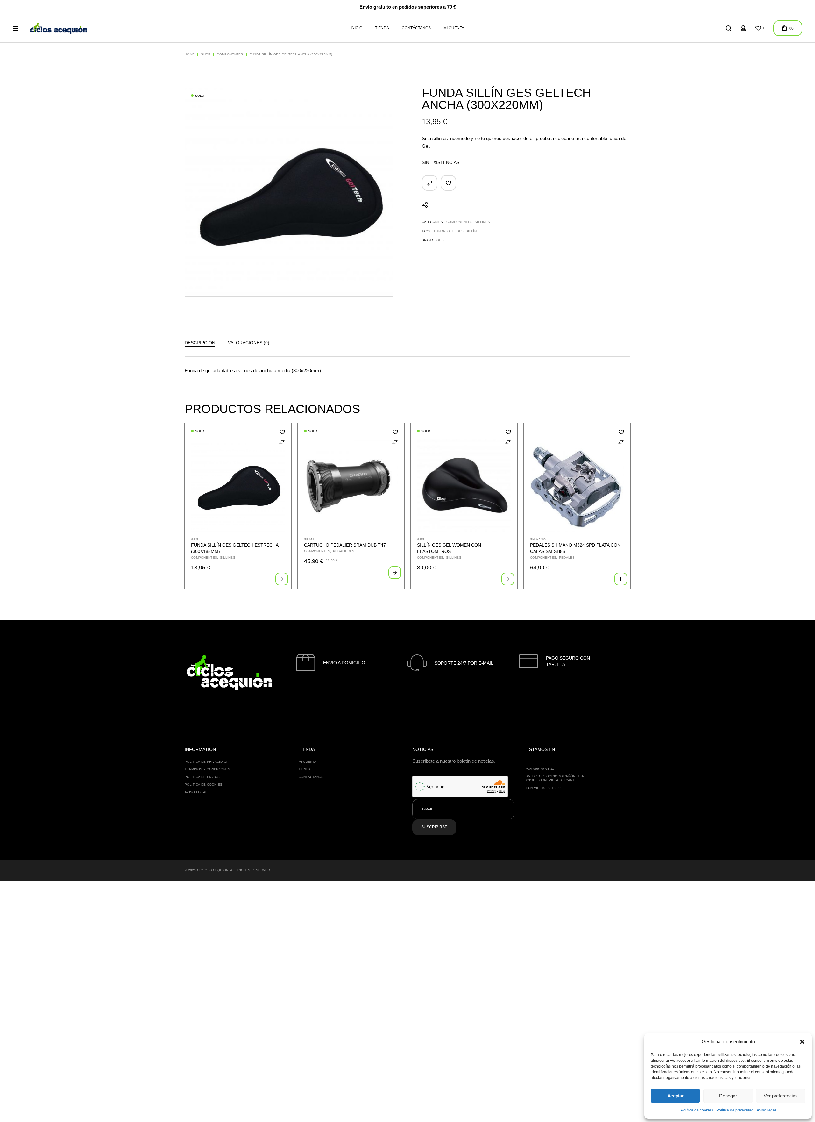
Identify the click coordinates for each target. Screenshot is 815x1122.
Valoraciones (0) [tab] (248, 342)
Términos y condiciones (207, 769)
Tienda (305, 769)
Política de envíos (202, 777)
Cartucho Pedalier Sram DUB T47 (345, 544)
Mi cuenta (308, 761)
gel (450, 231)
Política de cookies (697, 1110)
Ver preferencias (781, 1095)
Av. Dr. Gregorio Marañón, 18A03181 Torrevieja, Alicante (555, 778)
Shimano (538, 539)
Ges (440, 240)
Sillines (482, 222)
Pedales (567, 557)
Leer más (281, 579)
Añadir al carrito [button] (620, 579)
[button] (802, 1042)
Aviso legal (766, 1110)
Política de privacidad (735, 1110)
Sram (309, 539)
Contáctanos (311, 777)
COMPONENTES (459, 222)
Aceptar (675, 1095)
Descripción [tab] (200, 342)
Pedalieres (344, 551)
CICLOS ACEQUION (213, 870)
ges (460, 231)
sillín (471, 231)
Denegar (728, 1095)
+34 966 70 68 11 (540, 768)
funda (439, 231)
